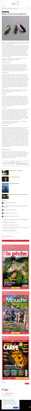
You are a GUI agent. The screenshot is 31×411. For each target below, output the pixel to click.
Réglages (5, 407)
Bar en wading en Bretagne (14, 183)
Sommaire (7, 287)
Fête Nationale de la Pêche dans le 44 (10, 230)
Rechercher (27, 383)
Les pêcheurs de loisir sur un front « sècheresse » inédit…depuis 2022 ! (15, 219)
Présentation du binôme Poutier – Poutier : (11, 216)
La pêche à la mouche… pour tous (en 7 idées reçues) (18, 194)
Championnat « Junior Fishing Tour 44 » (10, 222)
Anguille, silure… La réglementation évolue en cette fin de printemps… (15, 227)
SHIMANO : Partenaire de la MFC (10, 202)
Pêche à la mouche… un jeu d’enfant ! (16, 170)
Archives (24, 287)
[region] (10, 404)
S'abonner (15, 287)
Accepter (15, 407)
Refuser (10, 407)
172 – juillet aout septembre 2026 (10, 209)
